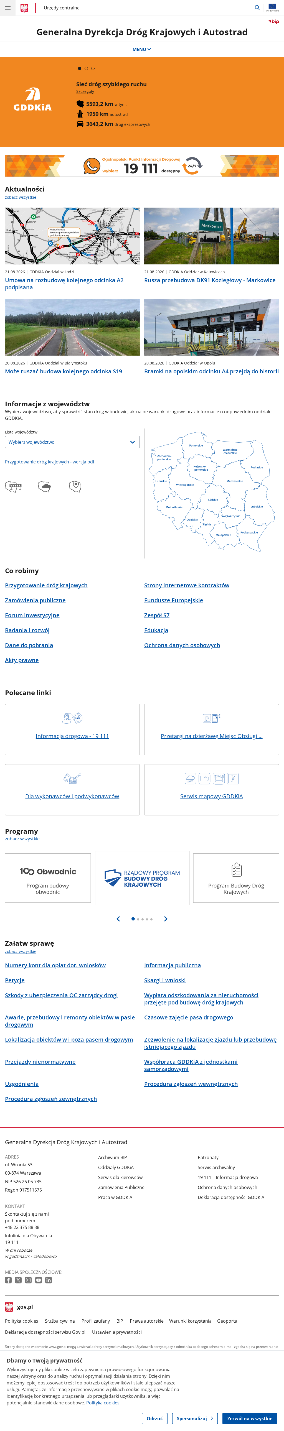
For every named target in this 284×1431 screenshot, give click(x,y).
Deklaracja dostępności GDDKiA (231, 1197)
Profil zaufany (96, 1321)
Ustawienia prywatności (117, 1332)
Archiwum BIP (112, 1157)
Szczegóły (85, 91)
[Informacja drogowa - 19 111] (142, 166)
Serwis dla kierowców (120, 1177)
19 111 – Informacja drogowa (228, 1177)
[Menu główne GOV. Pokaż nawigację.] (8, 8)
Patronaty (208, 1157)
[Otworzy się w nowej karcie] (9, 1280)
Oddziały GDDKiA (116, 1167)
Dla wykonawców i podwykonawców (72, 796)
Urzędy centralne (62, 7)
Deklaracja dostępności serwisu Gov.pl (45, 1332)
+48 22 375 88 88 (22, 1227)
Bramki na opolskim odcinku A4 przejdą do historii (211, 371)
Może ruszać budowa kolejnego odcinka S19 (63, 371)
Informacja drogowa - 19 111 (72, 736)
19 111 (12, 1242)
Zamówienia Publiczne (121, 1187)
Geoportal (228, 1321)
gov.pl (25, 1307)
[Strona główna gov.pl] (25, 8)
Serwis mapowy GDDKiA (211, 796)
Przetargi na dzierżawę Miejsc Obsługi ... (212, 736)
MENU (139, 49)
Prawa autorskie (147, 1321)
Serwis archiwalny (216, 1167)
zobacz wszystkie (20, 197)
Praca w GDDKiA (115, 1197)
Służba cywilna (60, 1321)
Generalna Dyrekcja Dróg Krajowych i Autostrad (142, 32)
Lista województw (21, 432)
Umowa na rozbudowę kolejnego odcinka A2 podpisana (64, 284)
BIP (119, 1321)
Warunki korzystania (190, 1321)
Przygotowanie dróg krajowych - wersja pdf (49, 462)
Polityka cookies (21, 1321)
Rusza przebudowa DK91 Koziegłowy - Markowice (210, 280)
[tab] (79, 68)
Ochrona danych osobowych (227, 1187)
